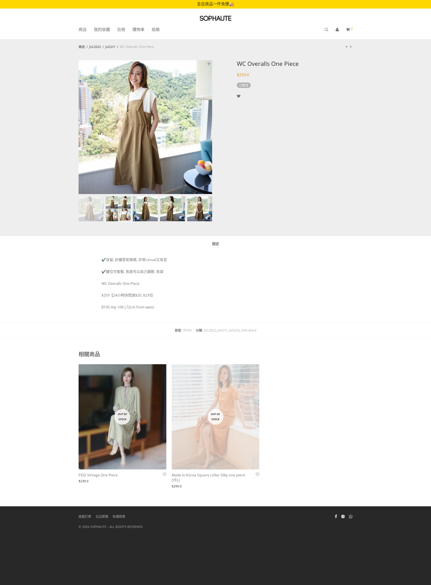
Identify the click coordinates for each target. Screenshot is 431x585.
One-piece (249, 330)
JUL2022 (95, 47)
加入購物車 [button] (85, 481)
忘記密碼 (102, 516)
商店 (83, 29)
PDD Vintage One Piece (98, 475)
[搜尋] (326, 29)
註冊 (121, 29)
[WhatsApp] (350, 516)
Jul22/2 (234, 330)
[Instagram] (343, 516)
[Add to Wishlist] (238, 96)
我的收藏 (102, 29)
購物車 (138, 29)
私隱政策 (119, 516)
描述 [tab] (215, 243)
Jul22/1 (110, 47)
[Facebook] (336, 516)
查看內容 (176, 486)
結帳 (156, 29)
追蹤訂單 (85, 516)
